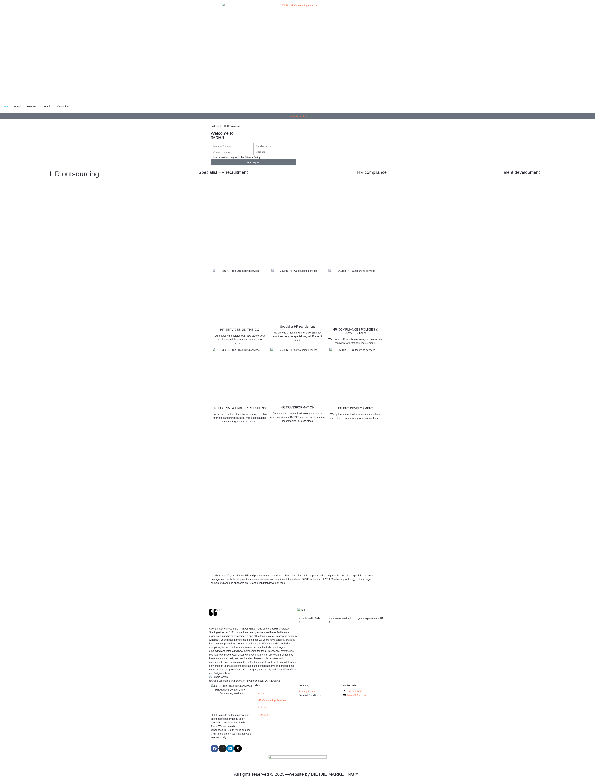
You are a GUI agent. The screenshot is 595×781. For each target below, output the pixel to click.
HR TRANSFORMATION (297, 407)
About (261, 693)
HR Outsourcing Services (272, 700)
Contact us (264, 714)
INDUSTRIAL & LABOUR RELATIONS (239, 408)
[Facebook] (214, 748)
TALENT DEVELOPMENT (355, 408)
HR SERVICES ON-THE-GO (239, 329)
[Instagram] (222, 748)
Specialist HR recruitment (297, 326)
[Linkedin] (230, 748)
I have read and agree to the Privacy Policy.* (237, 157)
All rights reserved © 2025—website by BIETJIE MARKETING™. (297, 774)
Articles (262, 707)
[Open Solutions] (38, 106)
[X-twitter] (238, 748)
